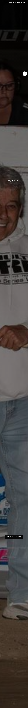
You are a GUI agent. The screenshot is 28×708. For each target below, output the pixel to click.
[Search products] (25, 74)
